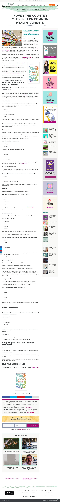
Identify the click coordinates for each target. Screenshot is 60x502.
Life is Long (35, 367)
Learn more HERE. (30, 412)
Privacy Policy (44, 500)
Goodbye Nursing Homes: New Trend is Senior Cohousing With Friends (52, 130)
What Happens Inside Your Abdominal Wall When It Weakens (52, 265)
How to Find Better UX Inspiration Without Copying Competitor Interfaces (52, 260)
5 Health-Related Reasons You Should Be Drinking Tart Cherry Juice (53, 147)
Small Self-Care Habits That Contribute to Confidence (52, 248)
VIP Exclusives (51, 5)
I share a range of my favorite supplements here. (15, 72)
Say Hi (44, 5)
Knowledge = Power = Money (52, 238)
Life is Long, (16, 65)
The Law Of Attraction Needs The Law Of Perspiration (52, 227)
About (22, 5)
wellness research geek (20, 63)
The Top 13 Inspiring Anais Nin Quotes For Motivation (52, 233)
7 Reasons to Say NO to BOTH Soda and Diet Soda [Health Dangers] (53, 141)
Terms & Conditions (50, 500)
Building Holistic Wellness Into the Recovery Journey (52, 271)
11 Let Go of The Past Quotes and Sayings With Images (52, 216)
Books (37, 5)
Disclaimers (55, 500)
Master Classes (27, 5)
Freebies (18, 5)
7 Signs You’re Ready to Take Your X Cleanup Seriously (52, 254)
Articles (40, 5)
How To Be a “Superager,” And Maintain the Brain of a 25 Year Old (52, 136)
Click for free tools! (33, 425)
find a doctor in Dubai (27, 57)
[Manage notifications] (57, 499)
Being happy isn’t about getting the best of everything (52, 222)
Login (47, 5)
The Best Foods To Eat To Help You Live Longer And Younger (53, 152)
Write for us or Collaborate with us (30, 496)
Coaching (33, 5)
